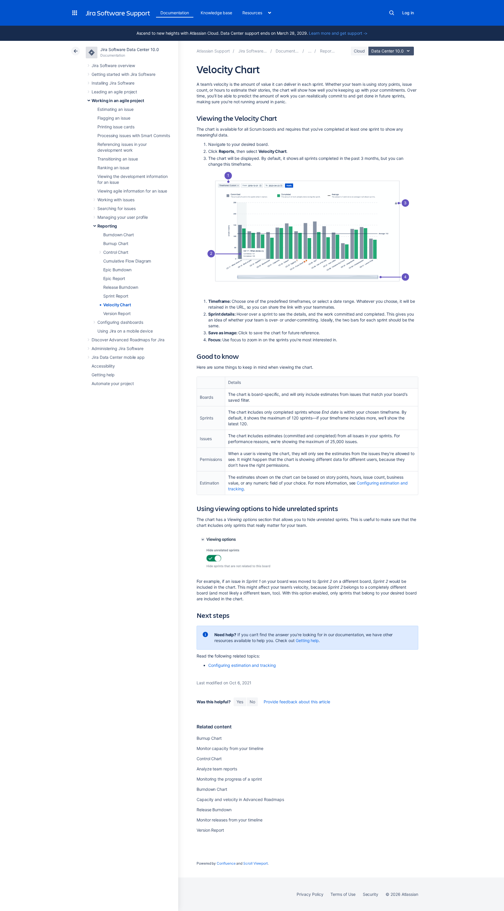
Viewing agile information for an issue (132, 190)
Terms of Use (342, 894)
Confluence (226, 863)
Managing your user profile (122, 217)
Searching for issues (116, 208)
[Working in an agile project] (310, 50)
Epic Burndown (117, 269)
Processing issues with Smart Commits (133, 135)
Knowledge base (216, 12)
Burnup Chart (115, 243)
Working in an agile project (118, 100)
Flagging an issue (113, 118)
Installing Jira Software (113, 83)
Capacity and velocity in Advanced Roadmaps (240, 799)
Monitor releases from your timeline (229, 819)
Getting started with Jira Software (123, 74)
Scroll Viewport (255, 863)
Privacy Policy (310, 894)
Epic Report (114, 278)
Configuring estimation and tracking (242, 665)
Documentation (174, 12)
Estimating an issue (115, 109)
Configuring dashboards (120, 322)
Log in (408, 12)
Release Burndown (120, 287)
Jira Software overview (113, 65)
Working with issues (115, 199)
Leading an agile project (114, 91)
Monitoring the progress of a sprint (229, 779)
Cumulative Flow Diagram (127, 260)
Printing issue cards (115, 126)
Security (370, 894)
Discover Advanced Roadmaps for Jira (128, 339)
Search (391, 13)
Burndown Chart (118, 234)
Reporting (107, 225)
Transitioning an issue (117, 158)
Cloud (359, 50)
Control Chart (115, 252)
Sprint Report (115, 295)
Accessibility (103, 365)
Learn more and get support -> (338, 33)
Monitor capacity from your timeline (230, 748)
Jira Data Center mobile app (118, 357)
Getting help (103, 374)
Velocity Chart (117, 304)
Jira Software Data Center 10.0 (129, 49)
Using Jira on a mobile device (125, 330)
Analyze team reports (217, 768)
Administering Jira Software (118, 348)
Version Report (117, 313)
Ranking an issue (113, 167)
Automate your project (113, 383)
